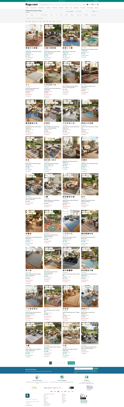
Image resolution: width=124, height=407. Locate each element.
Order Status (96, 0)
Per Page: (94, 11)
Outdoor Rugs (54, 7)
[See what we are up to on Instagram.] (82, 396)
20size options (83, 47)
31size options (46, 49)
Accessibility (64, 401)
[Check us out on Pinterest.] (86, 396)
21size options (46, 86)
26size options (65, 272)
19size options (28, 196)
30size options (84, 235)
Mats (71, 7)
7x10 (37, 21)
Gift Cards (45, 395)
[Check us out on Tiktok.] (84, 396)
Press (63, 402)
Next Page (71, 363)
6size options (28, 86)
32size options (46, 308)
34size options (83, 125)
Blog (44, 396)
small (40, 21)
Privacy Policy (93, 370)
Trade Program (46, 402)
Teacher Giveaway (47, 405)
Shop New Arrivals (62, 0)
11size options (28, 49)
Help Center (64, 397)
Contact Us (63, 394)
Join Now (96, 368)
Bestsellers (45, 401)
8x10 (50, 21)
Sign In (89, 4)
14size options (83, 198)
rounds (29, 21)
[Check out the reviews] (83, 402)
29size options (65, 198)
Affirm (45, 400)
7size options (65, 159)
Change (71, 11)
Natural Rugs (48, 7)
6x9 (57, 21)
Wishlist (95, 4)
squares (33, 21)
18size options (83, 345)
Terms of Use (28, 399)
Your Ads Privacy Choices (31, 401)
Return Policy (64, 400)
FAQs (63, 396)
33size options (28, 125)
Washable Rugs (41, 7)
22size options (65, 84)
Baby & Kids (61, 7)
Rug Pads (66, 7)
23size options (46, 125)
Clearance (96, 7)
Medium (54, 21)
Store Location (46, 397)
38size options (46, 345)
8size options (65, 49)
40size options (46, 233)
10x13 (43, 21)
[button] (28, 15)
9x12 (60, 21)
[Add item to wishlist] (41, 26)
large (47, 21)
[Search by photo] (40, 4)
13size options (83, 84)
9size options (65, 310)
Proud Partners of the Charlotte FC (49, 394)
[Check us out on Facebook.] (80, 396)
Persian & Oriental (33, 7)
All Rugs (27, 7)
